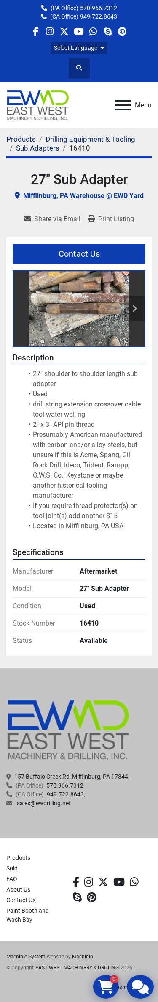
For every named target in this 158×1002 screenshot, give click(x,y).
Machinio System (26, 957)
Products (18, 857)
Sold (12, 868)
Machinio (82, 957)
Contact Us (79, 254)
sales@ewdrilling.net (43, 803)
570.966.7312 (98, 8)
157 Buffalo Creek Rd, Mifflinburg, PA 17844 (71, 776)
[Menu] (123, 105)
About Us (18, 889)
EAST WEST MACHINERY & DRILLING (77, 968)
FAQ (11, 879)
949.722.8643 (98, 16)
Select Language (75, 47)
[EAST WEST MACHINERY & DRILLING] (68, 730)
